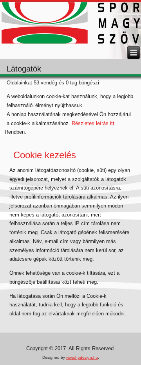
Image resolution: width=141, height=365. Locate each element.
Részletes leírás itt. (94, 123)
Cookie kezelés (44, 155)
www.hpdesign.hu (82, 357)
